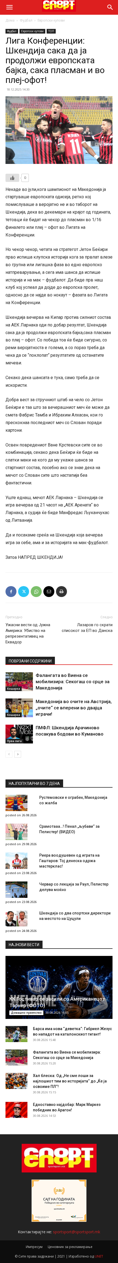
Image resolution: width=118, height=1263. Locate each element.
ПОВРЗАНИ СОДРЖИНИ (30, 661)
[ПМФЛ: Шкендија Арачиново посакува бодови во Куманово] (19, 734)
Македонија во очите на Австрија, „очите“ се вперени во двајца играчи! (74, 708)
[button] (9, 7)
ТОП (51, 31)
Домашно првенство (26, 1013)
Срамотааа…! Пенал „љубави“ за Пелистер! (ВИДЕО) (69, 829)
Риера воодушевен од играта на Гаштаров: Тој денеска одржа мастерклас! (69, 860)
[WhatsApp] (36, 591)
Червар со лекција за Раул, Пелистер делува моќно (73, 887)
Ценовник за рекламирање (70, 1246)
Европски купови (51, 20)
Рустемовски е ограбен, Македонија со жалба (73, 800)
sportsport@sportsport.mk (76, 1231)
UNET (99, 1256)
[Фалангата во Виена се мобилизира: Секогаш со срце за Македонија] (19, 681)
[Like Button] (12, 178)
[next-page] (17, 754)
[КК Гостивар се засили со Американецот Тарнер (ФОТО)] (59, 987)
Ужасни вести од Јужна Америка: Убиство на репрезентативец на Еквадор (27, 633)
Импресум (34, 1246)
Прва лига (14, 741)
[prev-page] (8, 754)
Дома (10, 20)
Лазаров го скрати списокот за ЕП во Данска (87, 627)
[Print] (61, 591)
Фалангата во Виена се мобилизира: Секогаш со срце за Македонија (72, 682)
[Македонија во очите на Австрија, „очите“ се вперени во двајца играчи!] (19, 707)
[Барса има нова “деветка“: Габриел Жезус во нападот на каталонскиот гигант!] (16, 1034)
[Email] (48, 591)
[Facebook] (10, 591)
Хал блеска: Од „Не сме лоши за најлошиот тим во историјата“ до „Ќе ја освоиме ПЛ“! (70, 1081)
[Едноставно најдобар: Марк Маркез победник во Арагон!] (16, 1110)
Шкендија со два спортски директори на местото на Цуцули (75, 916)
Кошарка (13, 689)
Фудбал (26, 20)
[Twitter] (23, 591)
